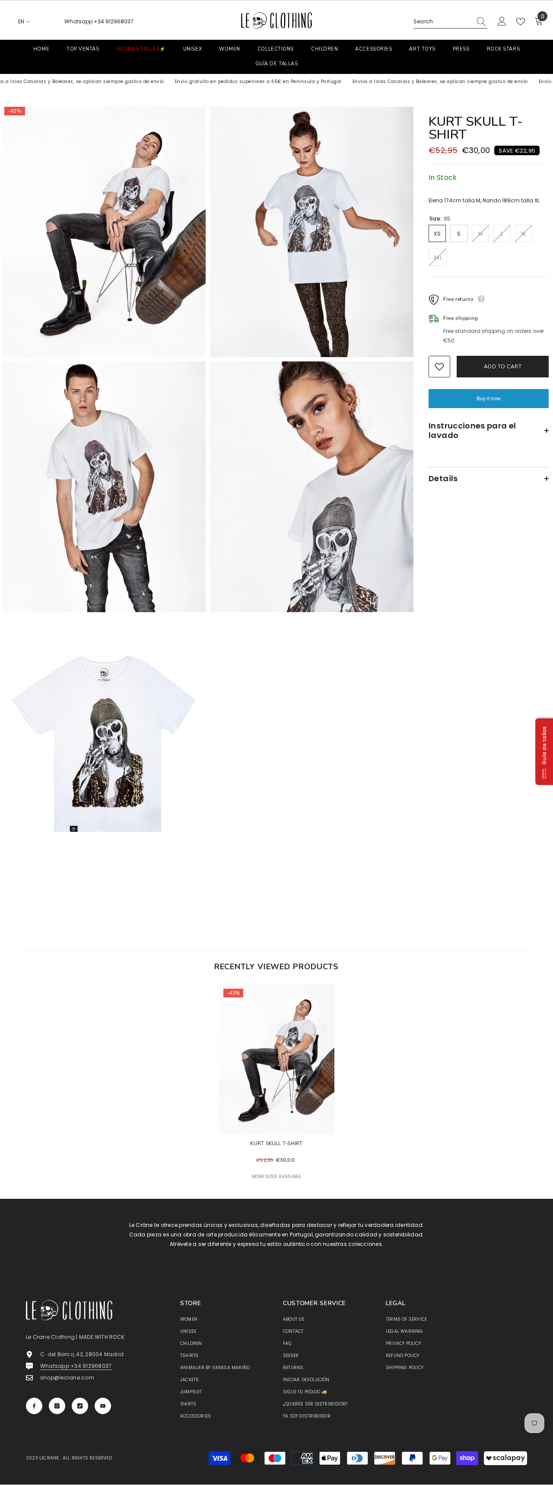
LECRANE (49, 1458)
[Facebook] (34, 1406)
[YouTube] (103, 1406)
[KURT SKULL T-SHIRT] (276, 1059)
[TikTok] (80, 1406)
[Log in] (502, 21)
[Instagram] (57, 1406)
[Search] (450, 22)
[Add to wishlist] (439, 366)
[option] (277, 1091)
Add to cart (503, 366)
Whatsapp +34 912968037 (98, 21)
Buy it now (489, 399)
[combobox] (442, 21)
